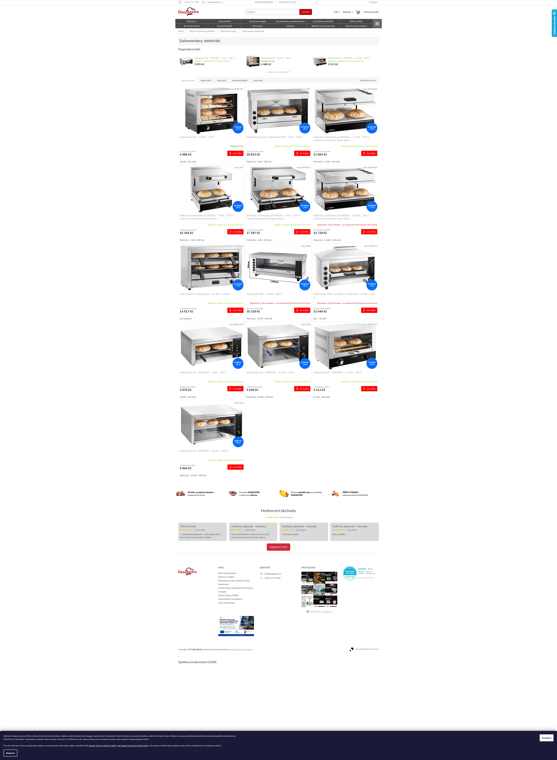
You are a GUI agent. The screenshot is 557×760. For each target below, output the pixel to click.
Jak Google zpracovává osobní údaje (133, 745)
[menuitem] (191, 21)
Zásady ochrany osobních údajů (102, 745)
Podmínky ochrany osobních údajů (234, 580)
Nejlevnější (206, 80)
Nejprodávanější (239, 80)
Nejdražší (221, 80)
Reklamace (223, 584)
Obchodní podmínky (264, 2)
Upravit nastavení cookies (241, 649)
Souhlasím (546, 738)
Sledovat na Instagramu (321, 611)
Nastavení (10, 753)
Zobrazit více (278, 547)
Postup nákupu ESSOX (228, 595)
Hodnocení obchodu (278, 510)
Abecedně (258, 80)
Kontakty (222, 591)
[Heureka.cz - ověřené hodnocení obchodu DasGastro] (361, 573)
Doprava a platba (287, 2)
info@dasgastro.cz (272, 573)
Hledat (306, 12)
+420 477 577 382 (272, 578)
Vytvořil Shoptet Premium (367, 649)
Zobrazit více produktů (277, 72)
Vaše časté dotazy (226, 602)
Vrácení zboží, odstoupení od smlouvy (235, 588)
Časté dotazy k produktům (230, 599)
